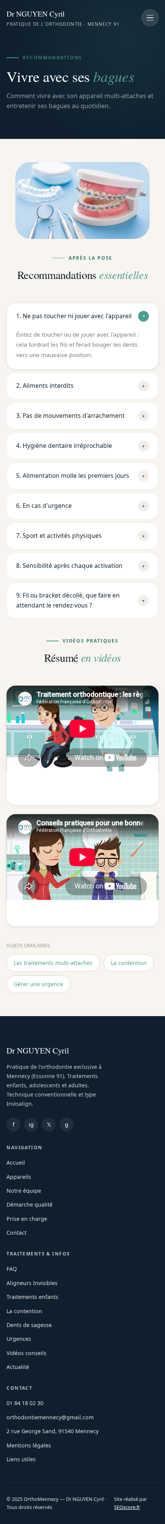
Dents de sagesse (29, 1325)
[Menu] (150, 17)
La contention (129, 962)
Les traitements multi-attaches (53, 962)
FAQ (12, 1268)
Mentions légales (29, 1445)
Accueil (16, 1162)
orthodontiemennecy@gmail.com (50, 1417)
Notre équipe (24, 1190)
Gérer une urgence (38, 984)
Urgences (19, 1338)
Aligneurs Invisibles (32, 1283)
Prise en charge (27, 1218)
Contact (16, 1232)
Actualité (18, 1366)
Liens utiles (21, 1459)
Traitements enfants (32, 1296)
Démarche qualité (30, 1204)
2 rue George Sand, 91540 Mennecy (53, 1431)
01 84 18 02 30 (25, 1403)
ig (31, 1124)
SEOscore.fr (127, 1507)
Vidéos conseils (26, 1353)
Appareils (19, 1176)
